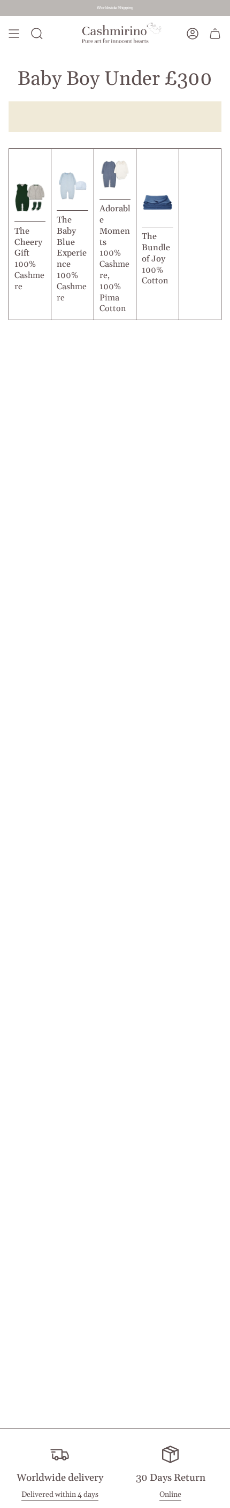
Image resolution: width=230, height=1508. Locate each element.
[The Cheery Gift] (29, 217)
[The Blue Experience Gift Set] (72, 205)
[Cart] (215, 34)
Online (170, 1494)
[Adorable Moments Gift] (115, 194)
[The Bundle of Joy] (157, 222)
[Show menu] (14, 34)
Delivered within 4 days (59, 1494)
